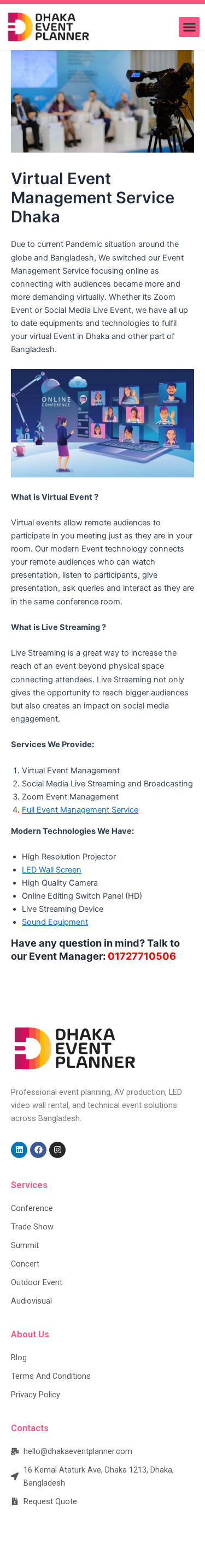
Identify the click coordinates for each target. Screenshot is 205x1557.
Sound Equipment (55, 922)
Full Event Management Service (80, 810)
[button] (189, 27)
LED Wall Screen (51, 870)
